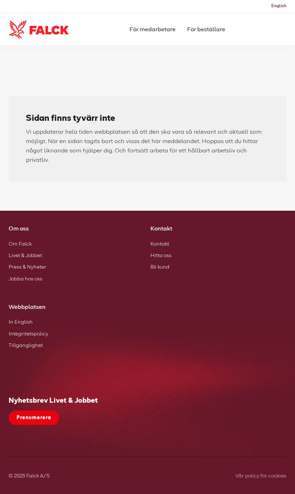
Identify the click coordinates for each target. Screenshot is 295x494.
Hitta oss (161, 255)
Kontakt (159, 244)
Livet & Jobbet (25, 255)
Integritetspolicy (28, 334)
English (278, 6)
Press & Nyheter (27, 267)
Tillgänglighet (26, 345)
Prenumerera (34, 417)
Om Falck (20, 244)
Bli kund (159, 267)
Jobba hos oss (25, 279)
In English (21, 322)
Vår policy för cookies (260, 476)
